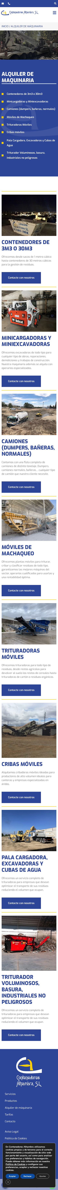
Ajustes (42, 1176)
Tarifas (9, 1114)
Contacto (10, 1121)
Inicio (5, 26)
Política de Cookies (16, 1138)
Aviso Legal (12, 1131)
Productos (11, 1100)
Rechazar (28, 1176)
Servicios (10, 1094)
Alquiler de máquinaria (18, 1107)
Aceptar (12, 1176)
